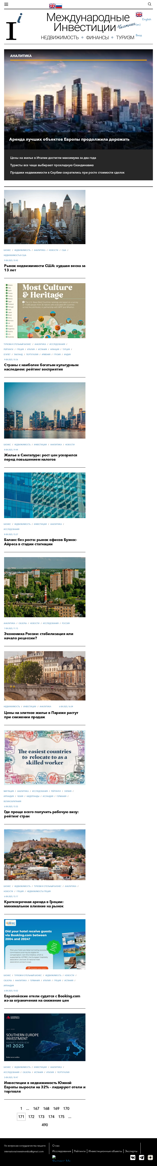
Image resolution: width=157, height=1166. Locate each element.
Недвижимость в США (15, 255)
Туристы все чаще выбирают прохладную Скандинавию (52, 165)
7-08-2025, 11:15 (11, 628)
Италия (31, 349)
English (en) (143, 22)
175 (61, 1116)
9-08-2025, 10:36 (11, 359)
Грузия (57, 354)
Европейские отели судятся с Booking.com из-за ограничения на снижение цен (42, 998)
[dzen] (150, 1157)
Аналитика (39, 250)
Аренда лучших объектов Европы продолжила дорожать (69, 139)
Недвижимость (22, 250)
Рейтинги (8, 349)
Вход (139, 35)
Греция (20, 349)
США (64, 250)
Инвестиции (40, 444)
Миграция (9, 791)
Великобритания (12, 801)
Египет (7, 354)
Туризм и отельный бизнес (17, 344)
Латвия (67, 791)
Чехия (20, 796)
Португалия (32, 354)
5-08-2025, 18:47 (11, 1077)
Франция (54, 349)
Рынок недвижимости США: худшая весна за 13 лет (44, 268)
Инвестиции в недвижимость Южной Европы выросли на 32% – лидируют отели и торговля (44, 1087)
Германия (61, 796)
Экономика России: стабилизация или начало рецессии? (38, 636)
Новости (53, 250)
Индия (67, 354)
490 (45, 1125)
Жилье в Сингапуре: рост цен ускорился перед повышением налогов (40, 457)
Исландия (48, 796)
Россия (66, 623)
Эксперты (131, 1151)
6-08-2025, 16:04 (66, 706)
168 (46, 1108)
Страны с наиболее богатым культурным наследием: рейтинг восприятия (41, 367)
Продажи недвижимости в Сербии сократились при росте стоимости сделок (67, 172)
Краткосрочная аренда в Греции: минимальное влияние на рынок (33, 904)
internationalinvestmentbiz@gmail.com (24, 1151)
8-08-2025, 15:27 (11, 534)
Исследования (57, 344)
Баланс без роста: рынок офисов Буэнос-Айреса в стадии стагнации (40, 542)
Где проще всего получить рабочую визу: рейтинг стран (41, 814)
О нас (56, 1145)
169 (56, 1108)
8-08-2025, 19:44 (11, 450)
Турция (66, 349)
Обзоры (23, 623)
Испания (42, 349)
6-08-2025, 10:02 (11, 991)
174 (51, 1116)
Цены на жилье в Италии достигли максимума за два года (53, 158)
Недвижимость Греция (38, 891)
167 (36, 1108)
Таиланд (18, 354)
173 (41, 1116)
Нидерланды (33, 796)
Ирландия (9, 796)
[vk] (132, 1157)
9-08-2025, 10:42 (11, 260)
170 (66, 1108)
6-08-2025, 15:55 (11, 806)
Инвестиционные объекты (105, 1151)
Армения (46, 354)
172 (31, 1116)
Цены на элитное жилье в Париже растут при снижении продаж (41, 715)
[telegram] (141, 1157)
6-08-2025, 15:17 (11, 896)
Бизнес (7, 250)
